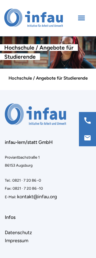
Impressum (16, 241)
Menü (82, 18)
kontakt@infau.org (37, 197)
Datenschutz (18, 232)
